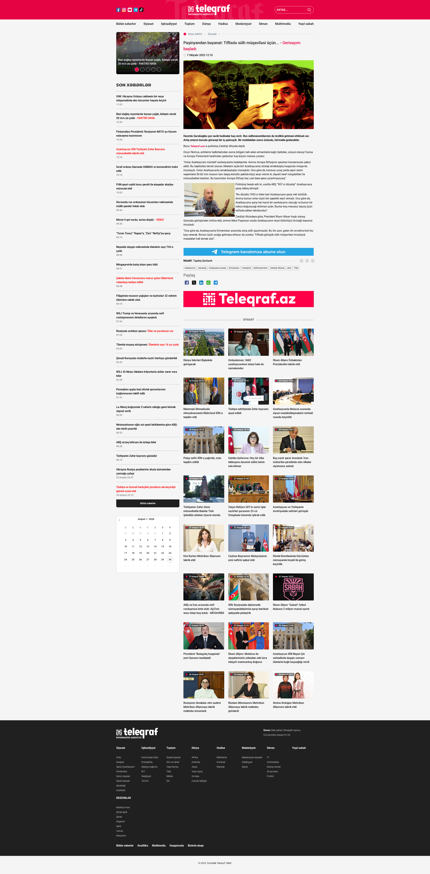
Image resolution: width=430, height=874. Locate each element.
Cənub (119, 831)
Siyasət (148, 24)
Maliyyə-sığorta (149, 766)
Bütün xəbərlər (126, 24)
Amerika (196, 762)
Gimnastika (273, 762)
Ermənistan (234, 268)
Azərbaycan (190, 268)
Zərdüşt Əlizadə (277, 268)
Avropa (195, 776)
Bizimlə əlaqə (196, 845)
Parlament (121, 771)
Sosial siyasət (173, 757)
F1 (268, 757)
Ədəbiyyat (247, 762)
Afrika (195, 757)
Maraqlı (221, 766)
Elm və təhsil (172, 762)
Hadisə (223, 24)
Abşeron (120, 821)
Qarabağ (202, 268)
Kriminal (221, 762)
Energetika (147, 762)
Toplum (189, 24)
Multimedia (283, 24)
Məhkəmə (222, 757)
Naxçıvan (121, 835)
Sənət (245, 766)
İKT (143, 771)
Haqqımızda (176, 845)
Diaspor (120, 762)
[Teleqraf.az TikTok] (141, 10)
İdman (263, 24)
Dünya (206, 24)
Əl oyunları (272, 771)
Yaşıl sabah (306, 24)
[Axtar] (309, 10)
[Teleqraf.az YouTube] (130, 10)
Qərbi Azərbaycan (125, 766)
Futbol (270, 776)
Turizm (144, 781)
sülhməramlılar (260, 268)
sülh (289, 268)
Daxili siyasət (123, 781)
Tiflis (296, 268)
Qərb (118, 826)
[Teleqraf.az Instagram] (124, 10)
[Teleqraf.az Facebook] (118, 10)
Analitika (120, 790)
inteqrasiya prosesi (217, 268)
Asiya (194, 766)
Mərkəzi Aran (123, 807)
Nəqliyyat (146, 776)
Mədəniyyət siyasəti (252, 757)
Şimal (119, 816)
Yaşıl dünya (172, 766)
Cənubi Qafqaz (199, 781)
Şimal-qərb (121, 812)
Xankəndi (246, 268)
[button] (137, 69)
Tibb (168, 771)
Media (169, 776)
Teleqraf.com (197, 146)
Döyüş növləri (274, 766)
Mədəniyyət (243, 24)
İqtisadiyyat (169, 24)
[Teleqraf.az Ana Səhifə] (209, 10)
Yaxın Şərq (197, 771)
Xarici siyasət (123, 776)
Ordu (118, 757)
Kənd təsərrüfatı (149, 757)
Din (168, 781)
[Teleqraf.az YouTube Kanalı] (248, 298)
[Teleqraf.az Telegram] (136, 10)
